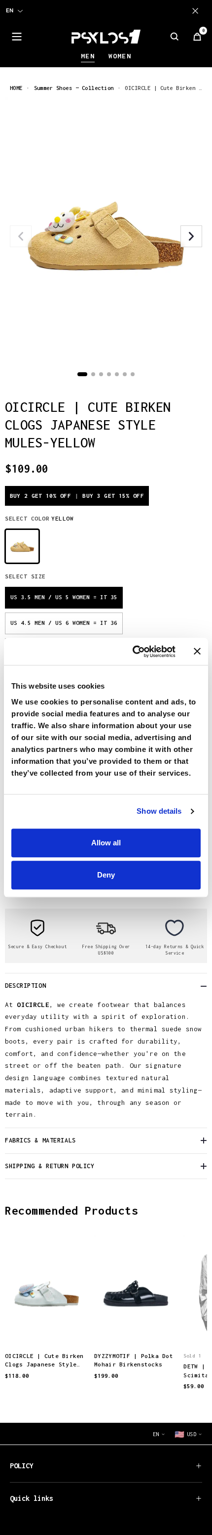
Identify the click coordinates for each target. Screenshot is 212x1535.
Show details (159, 811)
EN (9, 10)
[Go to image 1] (82, 374)
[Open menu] (17, 36)
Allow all (106, 842)
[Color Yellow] (22, 546)
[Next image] (191, 236)
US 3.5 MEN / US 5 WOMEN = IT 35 (63, 597)
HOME (16, 88)
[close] (197, 11)
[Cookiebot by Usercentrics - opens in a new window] (133, 651)
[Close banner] (197, 651)
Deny (106, 875)
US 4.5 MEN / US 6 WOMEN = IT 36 (63, 622)
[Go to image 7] (133, 374)
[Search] (174, 36)
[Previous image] (21, 236)
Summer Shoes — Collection (74, 88)
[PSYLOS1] (106, 37)
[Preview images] (47, 1328)
